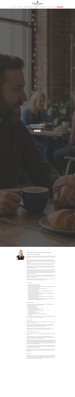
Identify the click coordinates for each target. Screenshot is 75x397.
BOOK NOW (37, 130)
